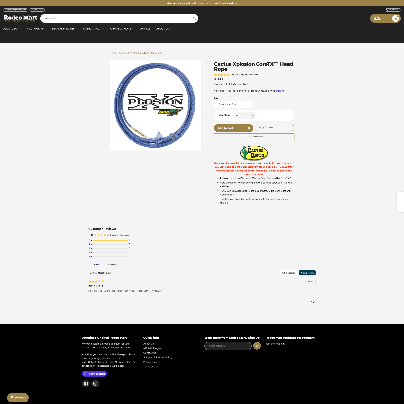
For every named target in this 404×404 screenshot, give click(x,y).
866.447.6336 (37, 10)
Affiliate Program (152, 348)
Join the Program (275, 343)
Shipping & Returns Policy (157, 357)
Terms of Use (150, 366)
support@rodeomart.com (16, 10)
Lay (216, 97)
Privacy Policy (151, 361)
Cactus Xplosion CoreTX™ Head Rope (140, 52)
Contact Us (149, 352)
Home (113, 52)
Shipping (218, 84)
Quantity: (224, 114)
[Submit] (257, 346)
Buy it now (266, 127)
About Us (148, 343)
